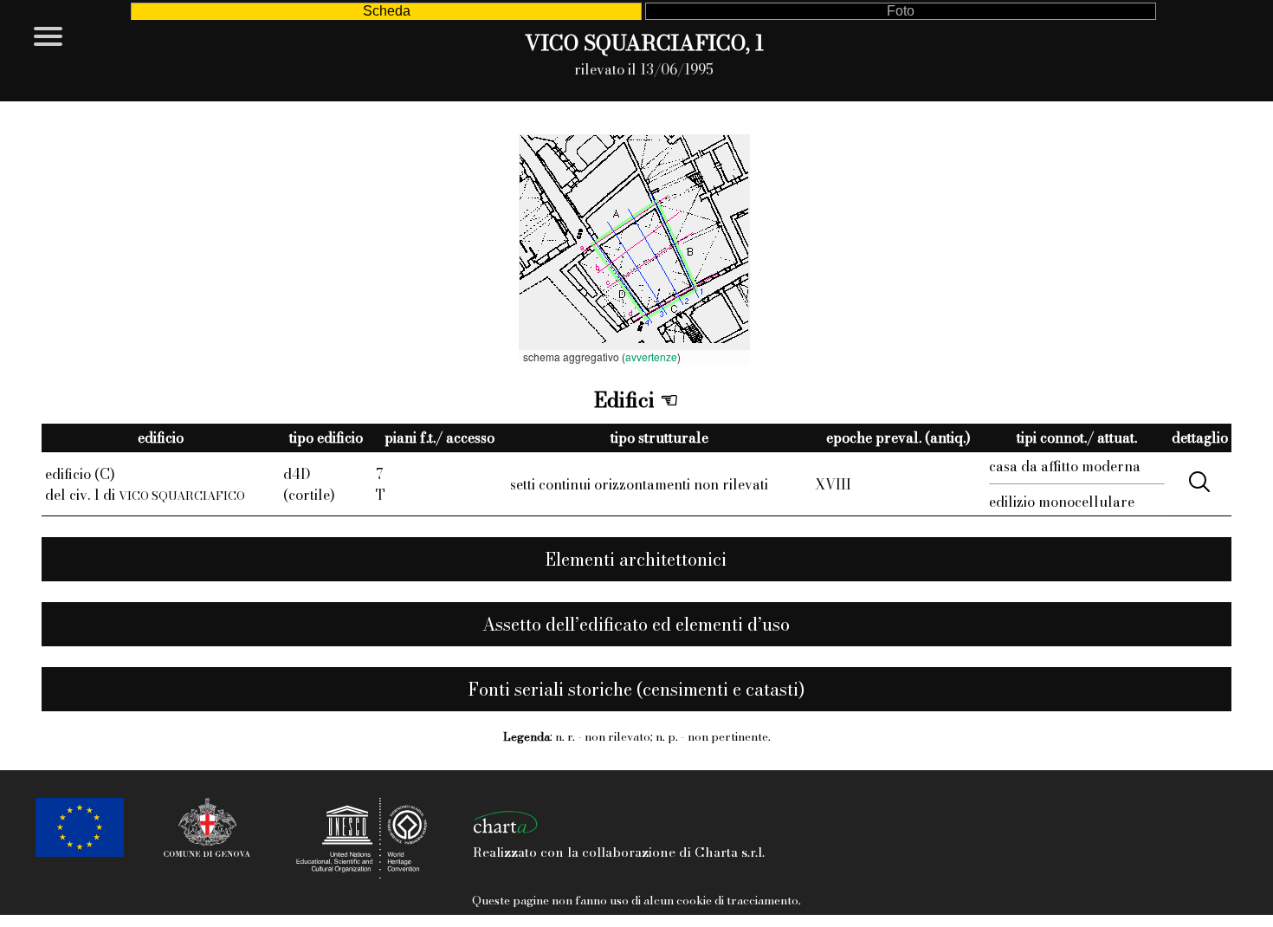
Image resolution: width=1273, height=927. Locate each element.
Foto (900, 10)
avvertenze (651, 356)
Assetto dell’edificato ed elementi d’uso (636, 624)
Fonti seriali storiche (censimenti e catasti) (636, 689)
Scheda (386, 10)
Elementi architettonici (636, 559)
